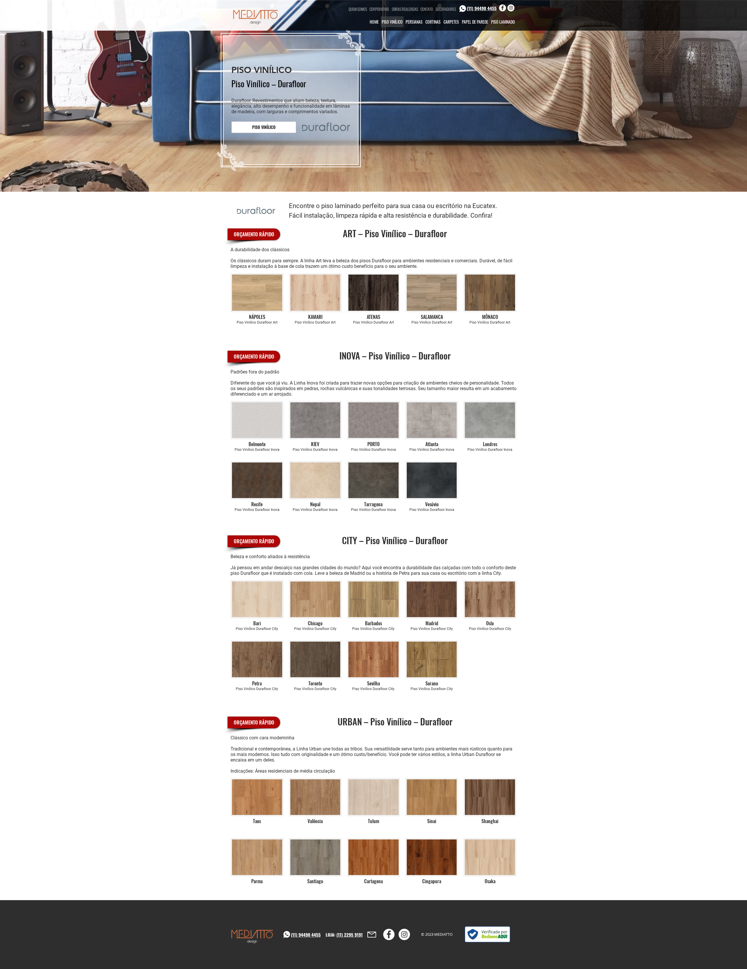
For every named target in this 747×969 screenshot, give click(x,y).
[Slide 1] (377, 180)
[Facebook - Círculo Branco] (502, 7)
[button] (263, 127)
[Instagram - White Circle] (510, 7)
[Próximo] (715, 96)
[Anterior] (31, 96)
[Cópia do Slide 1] (371, 180)
